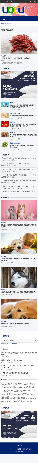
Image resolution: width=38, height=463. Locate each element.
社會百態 (12, 122)
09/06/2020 (4, 229)
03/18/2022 (13, 149)
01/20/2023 (13, 118)
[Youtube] (21, 445)
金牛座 (11, 402)
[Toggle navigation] (3, 18)
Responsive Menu (31, 1)
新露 (19, 139)
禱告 (32, 394)
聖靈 (23, 398)
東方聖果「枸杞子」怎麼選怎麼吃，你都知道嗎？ (16, 58)
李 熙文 (11, 60)
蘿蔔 (34, 398)
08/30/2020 (4, 60)
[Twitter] (18, 445)
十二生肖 (25, 384)
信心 (16, 384)
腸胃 (27, 398)
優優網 (19, 449)
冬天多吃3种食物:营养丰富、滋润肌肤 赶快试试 (14, 373)
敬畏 (12, 391)
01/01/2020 (4, 262)
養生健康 (3, 56)
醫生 (6, 402)
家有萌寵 (3, 223)
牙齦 (19, 394)
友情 (22, 451)
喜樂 (31, 384)
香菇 (31, 401)
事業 (8, 384)
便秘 (12, 384)
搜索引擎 (7, 391)
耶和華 (5, 397)
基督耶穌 (6, 387)
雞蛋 (15, 402)
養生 (24, 402)
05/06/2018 (4, 326)
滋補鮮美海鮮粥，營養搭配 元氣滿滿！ (22, 115)
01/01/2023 (13, 128)
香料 (28, 401)
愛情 (24, 387)
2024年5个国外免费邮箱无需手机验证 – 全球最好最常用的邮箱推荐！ (22, 106)
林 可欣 (11, 262)
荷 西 (19, 109)
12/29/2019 (4, 294)
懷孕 (2, 391)
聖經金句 (16, 398)
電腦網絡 (12, 103)
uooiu (19, 128)
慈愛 (28, 387)
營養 (8, 394)
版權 (30, 449)
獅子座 (23, 394)
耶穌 (11, 398)
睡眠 (28, 394)
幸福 (20, 387)
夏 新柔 (20, 118)
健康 (20, 384)
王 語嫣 (11, 229)
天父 (11, 387)
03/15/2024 (13, 109)
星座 (16, 390)
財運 (2, 402)
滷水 (5, 394)
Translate (15, 343)
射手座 (15, 387)
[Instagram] (16, 445)
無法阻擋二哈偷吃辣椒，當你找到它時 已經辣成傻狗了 (18, 292)
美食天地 (12, 113)
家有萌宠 (6, 198)
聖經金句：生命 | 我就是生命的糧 (20, 192)
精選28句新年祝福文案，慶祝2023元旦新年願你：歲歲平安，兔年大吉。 (23, 125)
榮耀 (25, 391)
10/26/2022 (13, 139)
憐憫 (33, 387)
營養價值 (14, 394)
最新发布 (6, 349)
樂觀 (29, 391)
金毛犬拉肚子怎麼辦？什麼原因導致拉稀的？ (15, 324)
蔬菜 (31, 398)
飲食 (20, 401)
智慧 (20, 391)
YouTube (4, 384)
